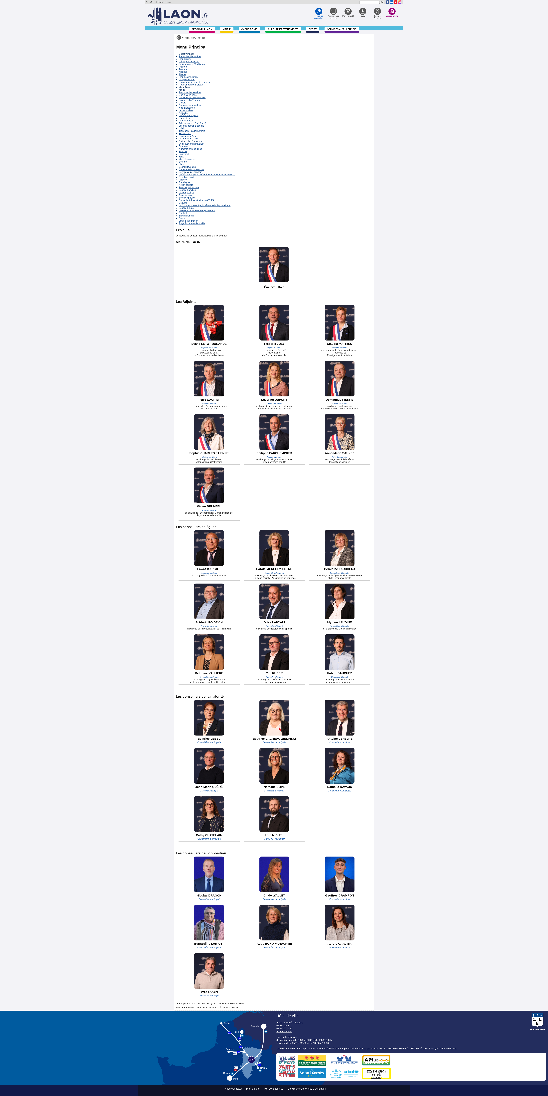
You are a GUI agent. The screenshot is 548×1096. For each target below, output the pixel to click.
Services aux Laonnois (341, 29)
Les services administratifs (192, 97)
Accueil (185, 38)
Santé (182, 218)
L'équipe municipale (189, 61)
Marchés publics (187, 159)
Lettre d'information (188, 221)
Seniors (183, 162)
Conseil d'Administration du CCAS (196, 200)
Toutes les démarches (190, 56)
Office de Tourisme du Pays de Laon (197, 210)
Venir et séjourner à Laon (191, 144)
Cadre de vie (249, 29)
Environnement (186, 215)
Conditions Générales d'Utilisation (307, 1088)
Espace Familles (187, 190)
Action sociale (186, 185)
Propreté (183, 180)
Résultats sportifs (187, 177)
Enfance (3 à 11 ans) (189, 100)
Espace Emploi (186, 208)
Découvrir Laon (202, 29)
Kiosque (183, 72)
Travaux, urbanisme (189, 187)
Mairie (227, 29)
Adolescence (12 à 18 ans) (192, 123)
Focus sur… (185, 133)
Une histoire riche (188, 95)
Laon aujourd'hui (187, 136)
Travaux (183, 151)
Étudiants (183, 146)
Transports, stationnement (192, 131)
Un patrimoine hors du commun (194, 82)
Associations (185, 195)
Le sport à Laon (187, 79)
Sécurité (183, 203)
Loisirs (182, 128)
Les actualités (186, 110)
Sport (313, 29)
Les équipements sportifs (191, 126)
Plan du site (185, 59)
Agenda (183, 67)
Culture (182, 102)
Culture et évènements (283, 29)
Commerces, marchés (190, 105)
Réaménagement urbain (191, 84)
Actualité (183, 113)
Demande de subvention (191, 169)
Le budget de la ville (189, 138)
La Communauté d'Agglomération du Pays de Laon (204, 205)
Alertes (182, 74)
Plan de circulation (188, 77)
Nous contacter (233, 1088)
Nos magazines (187, 108)
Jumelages (184, 182)
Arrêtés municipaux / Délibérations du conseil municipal (207, 174)
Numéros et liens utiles (190, 149)
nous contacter (284, 1031)
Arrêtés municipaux (188, 115)
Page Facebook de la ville (192, 223)
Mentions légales (273, 1088)
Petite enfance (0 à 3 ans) (192, 64)
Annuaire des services (190, 92)
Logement (184, 154)
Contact (183, 213)
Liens (181, 164)
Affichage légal (186, 192)
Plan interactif (186, 120)
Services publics (187, 198)
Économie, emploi (188, 167)
